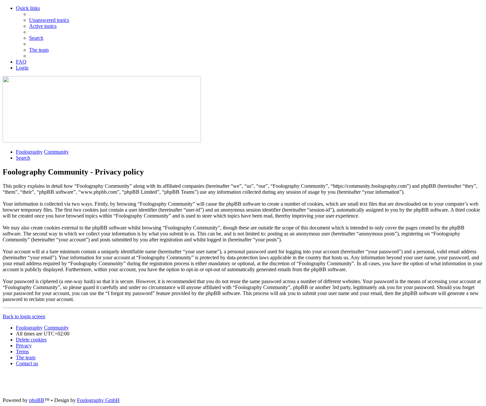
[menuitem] (49, 20)
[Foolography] (102, 140)
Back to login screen (24, 316)
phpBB (36, 400)
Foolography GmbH (98, 400)
